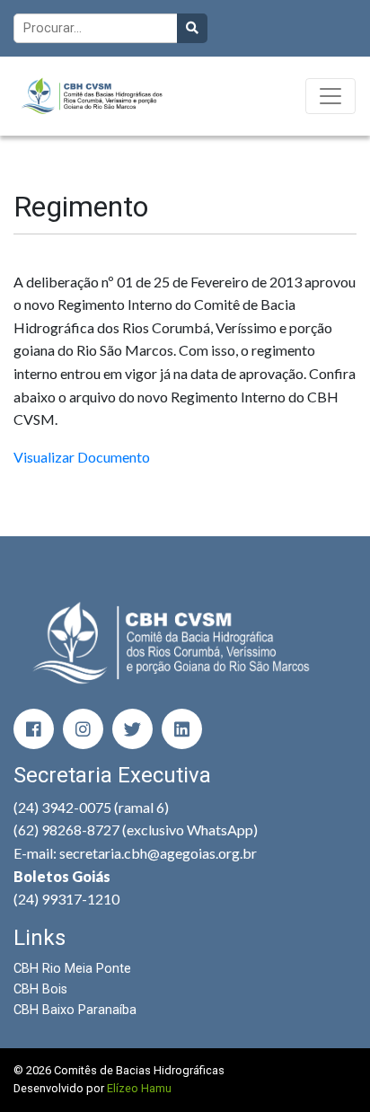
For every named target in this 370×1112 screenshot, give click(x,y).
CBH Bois (40, 989)
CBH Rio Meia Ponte (72, 968)
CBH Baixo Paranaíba (75, 1010)
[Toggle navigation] (330, 96)
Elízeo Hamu (139, 1088)
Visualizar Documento (81, 456)
